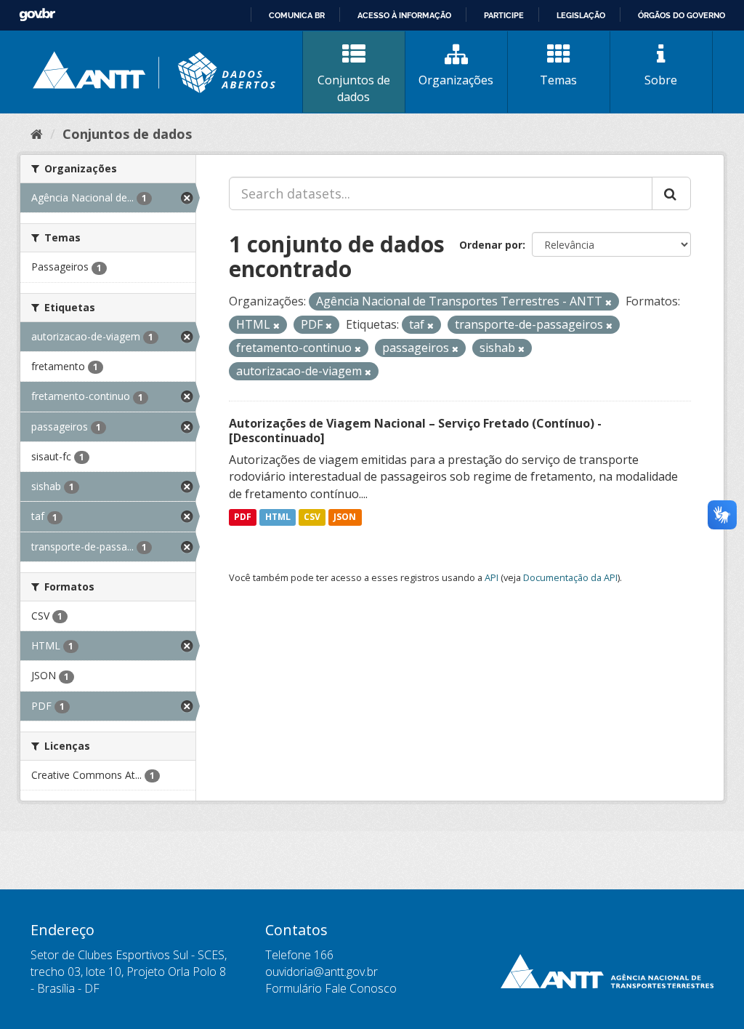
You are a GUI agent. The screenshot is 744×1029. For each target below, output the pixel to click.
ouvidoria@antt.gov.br (321, 972)
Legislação (581, 15)
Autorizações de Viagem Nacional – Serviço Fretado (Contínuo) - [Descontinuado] (415, 431)
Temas (558, 80)
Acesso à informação (404, 15)
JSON (344, 517)
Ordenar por (490, 245)
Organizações (455, 80)
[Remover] (608, 302)
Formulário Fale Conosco (331, 988)
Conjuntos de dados (354, 88)
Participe (504, 15)
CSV (312, 517)
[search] (671, 193)
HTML (278, 517)
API (491, 577)
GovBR (37, 15)
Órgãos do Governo (681, 15)
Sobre (660, 80)
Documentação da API (570, 577)
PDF (242, 517)
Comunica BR (297, 15)
